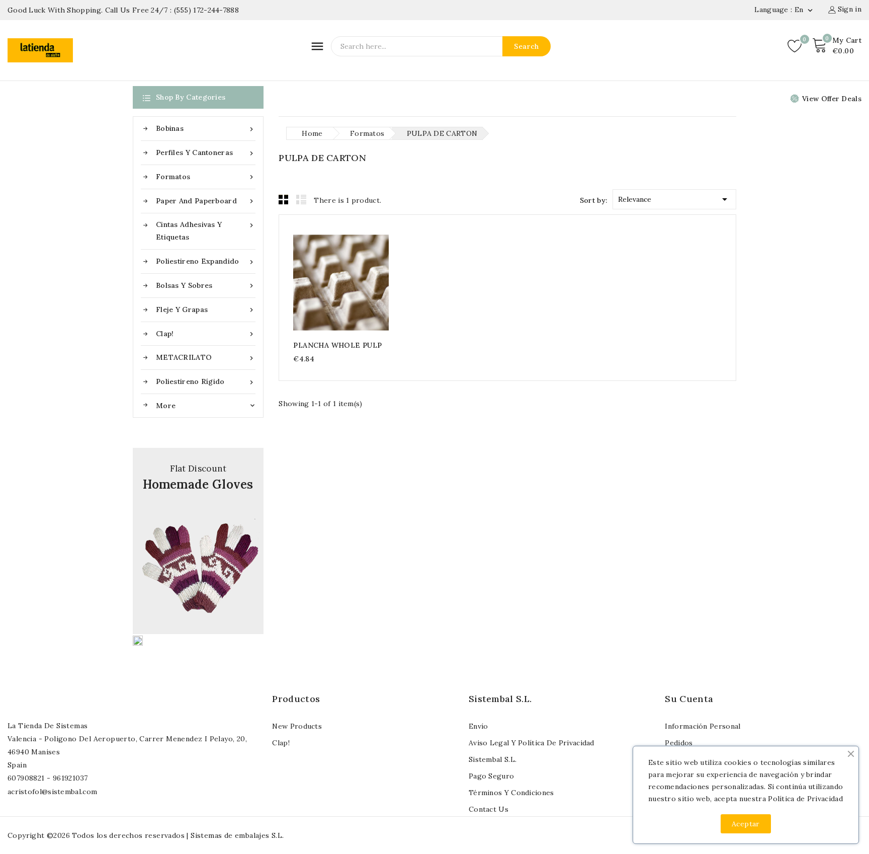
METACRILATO (205, 357)
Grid (284, 199)
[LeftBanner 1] (198, 541)
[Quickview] (341, 282)
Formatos (205, 177)
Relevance (674, 199)
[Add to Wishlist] (361, 282)
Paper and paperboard (205, 201)
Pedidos (678, 742)
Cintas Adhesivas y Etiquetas (205, 231)
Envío (478, 726)
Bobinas (205, 128)
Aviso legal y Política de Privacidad (531, 742)
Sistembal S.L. (492, 759)
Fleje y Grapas (205, 310)
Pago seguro (491, 776)
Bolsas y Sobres (205, 285)
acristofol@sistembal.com (52, 791)
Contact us (488, 809)
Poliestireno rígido (205, 381)
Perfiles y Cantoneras (205, 153)
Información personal (702, 726)
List (301, 199)
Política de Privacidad (805, 798)
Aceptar (746, 823)
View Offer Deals (831, 98)
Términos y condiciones (511, 792)
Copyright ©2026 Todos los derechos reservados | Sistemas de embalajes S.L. (146, 835)
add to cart (321, 282)
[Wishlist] (795, 46)
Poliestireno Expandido (205, 261)
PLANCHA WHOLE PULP (337, 345)
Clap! (205, 334)
